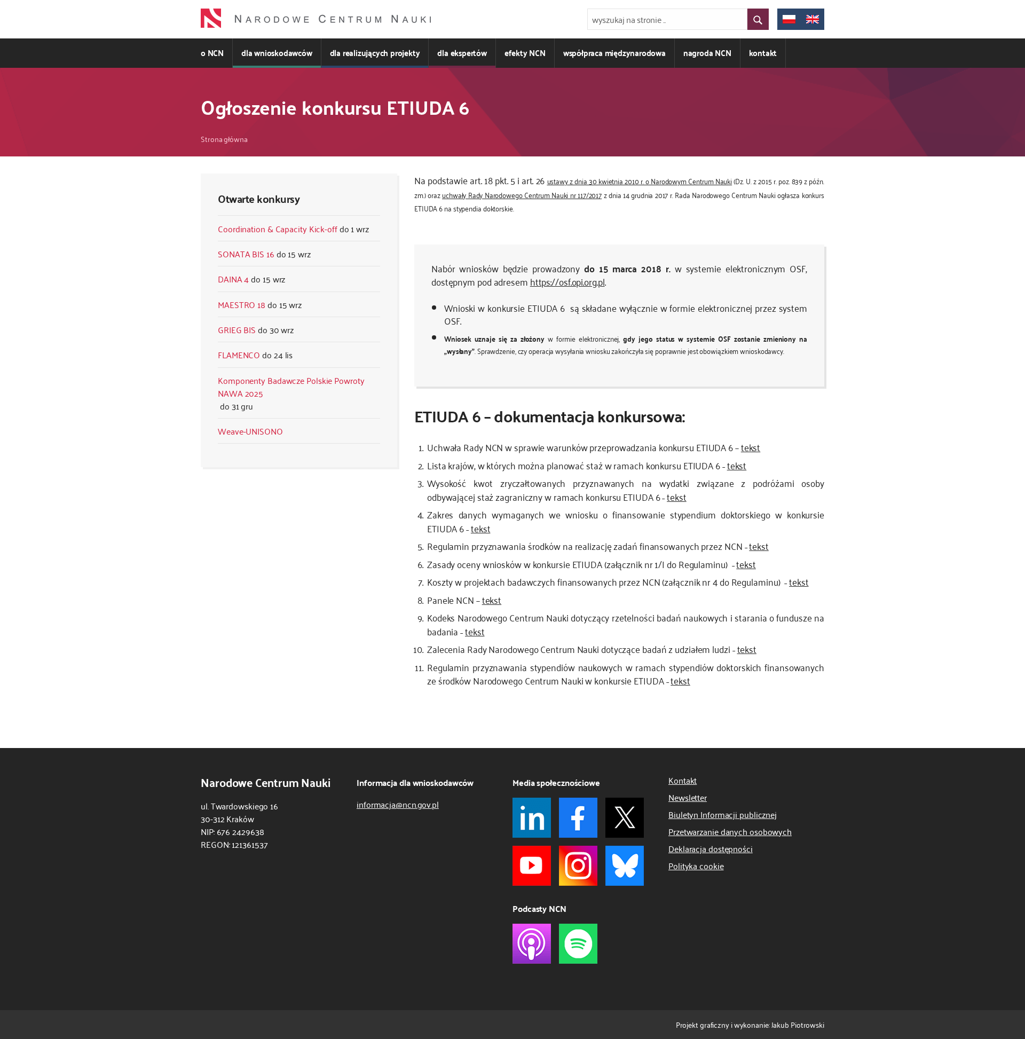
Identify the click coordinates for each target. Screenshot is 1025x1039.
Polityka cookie (696, 865)
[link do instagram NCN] (578, 866)
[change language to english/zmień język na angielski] (812, 19)
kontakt (763, 52)
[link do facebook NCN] (578, 818)
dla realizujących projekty (375, 52)
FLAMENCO (239, 354)
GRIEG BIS (237, 329)
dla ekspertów (461, 52)
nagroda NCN (707, 52)
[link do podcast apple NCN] (531, 944)
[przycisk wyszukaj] (758, 19)
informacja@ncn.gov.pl (398, 804)
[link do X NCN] (624, 818)
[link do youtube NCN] (531, 866)
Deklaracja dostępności (710, 848)
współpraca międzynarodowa (614, 52)
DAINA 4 (233, 278)
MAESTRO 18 (241, 304)
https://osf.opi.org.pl (567, 281)
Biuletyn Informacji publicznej (722, 814)
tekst (751, 446)
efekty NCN (525, 52)
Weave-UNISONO (250, 430)
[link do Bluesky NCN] (624, 866)
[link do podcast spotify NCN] (578, 944)
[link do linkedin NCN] (531, 818)
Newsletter (687, 797)
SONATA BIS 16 (246, 253)
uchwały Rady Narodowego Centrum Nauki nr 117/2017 (522, 194)
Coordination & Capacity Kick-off (277, 228)
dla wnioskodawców (276, 52)
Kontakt (682, 780)
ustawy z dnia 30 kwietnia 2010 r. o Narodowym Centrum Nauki (639, 180)
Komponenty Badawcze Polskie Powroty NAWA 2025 (291, 386)
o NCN (212, 52)
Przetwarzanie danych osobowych (730, 831)
